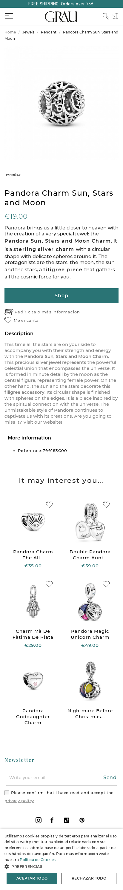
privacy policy (19, 800)
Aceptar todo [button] (32, 878)
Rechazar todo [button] (89, 878)
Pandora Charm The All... (33, 554)
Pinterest (81, 820)
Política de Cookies (38, 859)
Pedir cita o (28, 312)
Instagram (38, 820)
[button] (61, 866)
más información (61, 312)
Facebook (51, 820)
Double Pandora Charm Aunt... (90, 554)
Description (19, 333)
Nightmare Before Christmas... (90, 713)
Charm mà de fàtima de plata (33, 634)
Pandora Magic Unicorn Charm (90, 634)
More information (29, 438)
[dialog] (61, 859)
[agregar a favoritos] (49, 505)
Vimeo (66, 820)
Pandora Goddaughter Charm (33, 716)
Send (110, 777)
